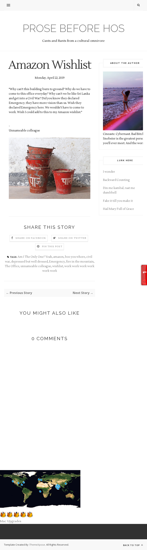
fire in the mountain (80, 262)
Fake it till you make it (118, 201)
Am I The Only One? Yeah (35, 257)
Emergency (57, 262)
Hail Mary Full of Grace (118, 209)
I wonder (109, 172)
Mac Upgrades (10, 521)
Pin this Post (52, 246)
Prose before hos (74, 28)
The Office (12, 266)
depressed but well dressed (29, 262)
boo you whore (75, 257)
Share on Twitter (72, 238)
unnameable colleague (35, 266)
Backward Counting (116, 180)
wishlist (57, 266)
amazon (58, 257)
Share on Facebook (31, 238)
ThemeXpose (37, 544)
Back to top (131, 545)
